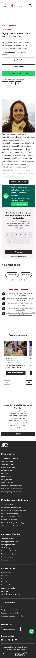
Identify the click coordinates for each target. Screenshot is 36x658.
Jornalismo (13, 25)
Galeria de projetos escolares (12, 489)
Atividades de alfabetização (11, 526)
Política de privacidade (10, 613)
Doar (18, 434)
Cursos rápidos (7, 557)
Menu (6, 6)
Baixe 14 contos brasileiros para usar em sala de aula (18, 299)
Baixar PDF (19, 66)
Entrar (30, 6)
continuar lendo (18, 182)
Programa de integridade (10, 610)
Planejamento (6, 480)
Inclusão (4, 473)
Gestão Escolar (7, 483)
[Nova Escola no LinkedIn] (12, 640)
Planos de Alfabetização (10, 514)
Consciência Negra (8, 464)
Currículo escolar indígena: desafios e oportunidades (18, 304)
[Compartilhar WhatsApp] (5, 83)
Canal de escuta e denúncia (12, 616)
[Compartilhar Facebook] (11, 83)
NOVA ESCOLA (10, 53)
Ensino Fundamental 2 (9, 551)
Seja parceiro (6, 585)
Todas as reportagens (9, 458)
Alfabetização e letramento (11, 548)
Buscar (21, 6)
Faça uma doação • (8, 588)
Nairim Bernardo (21, 53)
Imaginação (26, 274)
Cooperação (18, 280)
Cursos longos (6, 560)
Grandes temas (7, 461)
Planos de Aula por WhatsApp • (13, 523)
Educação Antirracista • (10, 542)
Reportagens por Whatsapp (11, 492)
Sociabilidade (12, 274)
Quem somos (6, 579)
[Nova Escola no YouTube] (16, 640)
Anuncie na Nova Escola (10, 594)
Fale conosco (6, 576)
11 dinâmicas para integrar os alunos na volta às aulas (18, 309)
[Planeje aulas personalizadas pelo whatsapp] (31, 631)
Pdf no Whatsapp (20, 73)
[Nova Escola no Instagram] (9, 640)
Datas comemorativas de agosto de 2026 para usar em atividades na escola (19, 314)
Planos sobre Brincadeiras (11, 517)
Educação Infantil (8, 467)
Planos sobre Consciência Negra (13, 511)
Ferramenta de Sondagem (11, 508)
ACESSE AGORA (19, 204)
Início (4, 25)
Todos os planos (7, 504)
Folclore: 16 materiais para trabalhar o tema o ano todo (18, 294)
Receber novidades (10, 629)
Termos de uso (7, 607)
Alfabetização (6, 470)
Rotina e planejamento (9, 554)
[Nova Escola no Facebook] (2, 640)
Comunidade (6, 573)
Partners (4, 591)
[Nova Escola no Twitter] (5, 640)
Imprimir (20, 60)
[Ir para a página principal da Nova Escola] (13, 5)
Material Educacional (9, 520)
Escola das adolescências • (11, 486)
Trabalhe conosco (8, 582)
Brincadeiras (6, 476)
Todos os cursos (7, 539)
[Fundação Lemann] (21, 654)
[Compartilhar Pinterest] (18, 83)
